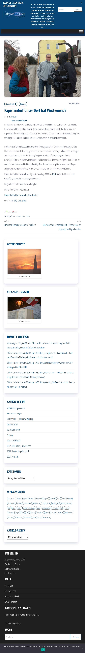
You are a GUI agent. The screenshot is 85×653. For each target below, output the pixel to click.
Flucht (63, 498)
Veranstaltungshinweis (16, 408)
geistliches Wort (13, 429)
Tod (27, 512)
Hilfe (43, 503)
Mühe (13, 508)
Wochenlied (27, 517)
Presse (23, 104)
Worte (34, 517)
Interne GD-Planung (13, 623)
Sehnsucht (11, 512)
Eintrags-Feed (10, 591)
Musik (69, 503)
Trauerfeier (40, 512)
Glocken (19, 503)
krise (53, 503)
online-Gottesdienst (28, 508)
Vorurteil (53, 512)
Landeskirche (12, 424)
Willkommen (18, 517)
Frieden (69, 498)
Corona (10, 435)
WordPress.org (11, 601)
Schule (67, 508)
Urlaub (47, 512)
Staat (22, 512)
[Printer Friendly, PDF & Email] (11, 212)
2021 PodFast (12, 456)
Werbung (10, 517)
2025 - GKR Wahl (13, 440)
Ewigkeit (46, 498)
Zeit (39, 517)
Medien (63, 503)
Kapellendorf (11, 104)
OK (43, 650)
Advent (19, 498)
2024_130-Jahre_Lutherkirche (19, 445)
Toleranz (32, 512)
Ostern (38, 508)
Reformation (55, 508)
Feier (23, 216)
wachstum (60, 512)
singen (17, 512)
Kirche (28, 216)
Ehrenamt (18, 216)
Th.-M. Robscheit (12, 117)
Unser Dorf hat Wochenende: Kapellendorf (21, 195)
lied (58, 503)
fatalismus (52, 498)
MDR (54, 174)
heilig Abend (36, 503)
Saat (61, 508)
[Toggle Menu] (81, 31)
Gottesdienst (27, 503)
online (19, 508)
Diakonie (31, 498)
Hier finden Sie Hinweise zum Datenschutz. (22, 614)
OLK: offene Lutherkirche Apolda (20, 418)
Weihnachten (68, 512)
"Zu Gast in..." (11, 498)
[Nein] (82, 648)
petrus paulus (46, 508)
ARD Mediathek (20, 200)
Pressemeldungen (14, 413)
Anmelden (9, 585)
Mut (9, 508)
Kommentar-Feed (12, 596)
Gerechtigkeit (11, 503)
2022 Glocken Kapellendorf (18, 451)
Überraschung (46, 517)
